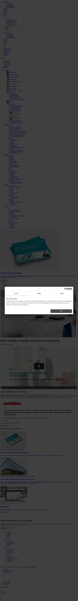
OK (61, 311)
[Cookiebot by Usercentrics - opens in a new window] (65, 289)
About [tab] (62, 293)
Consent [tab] (16, 293)
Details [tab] (39, 293)
